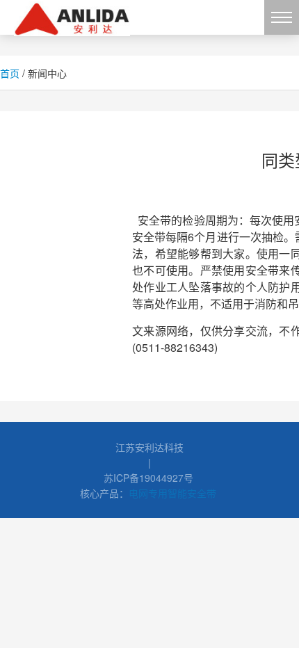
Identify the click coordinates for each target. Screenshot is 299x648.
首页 (9, 73)
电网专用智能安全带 (172, 493)
